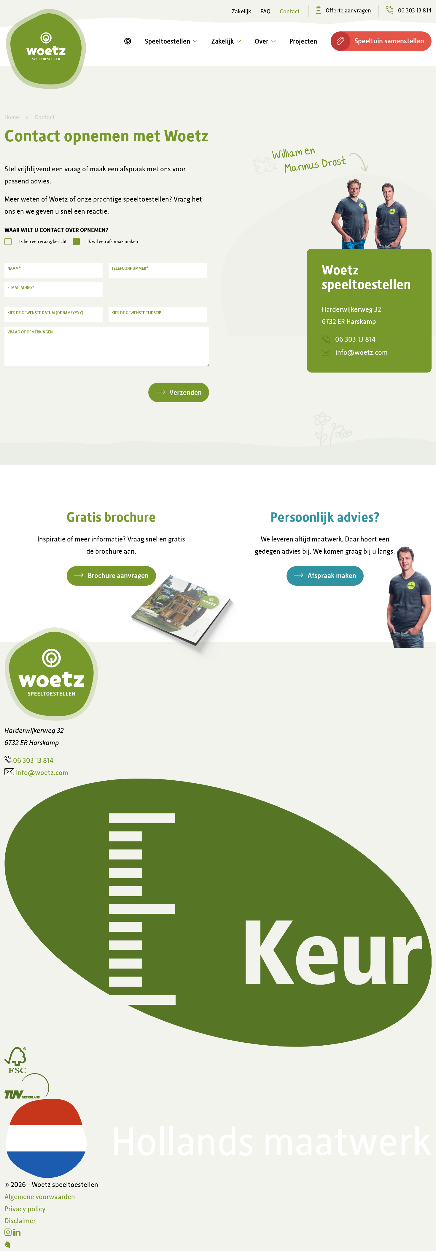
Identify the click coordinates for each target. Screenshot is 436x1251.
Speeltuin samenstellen (389, 40)
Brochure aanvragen (118, 575)
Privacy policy (25, 1208)
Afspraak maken (332, 575)
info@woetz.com (361, 352)
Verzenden (185, 392)
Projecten (303, 41)
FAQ (265, 11)
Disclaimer (20, 1220)
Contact (290, 11)
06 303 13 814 (355, 339)
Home (11, 116)
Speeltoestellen (167, 41)
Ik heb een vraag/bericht (43, 241)
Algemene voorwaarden (39, 1196)
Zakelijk (241, 11)
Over (261, 41)
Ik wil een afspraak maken (112, 241)
